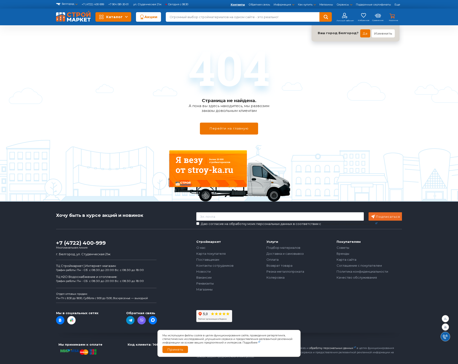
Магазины (326, 4)
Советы (343, 248)
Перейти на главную (229, 128)
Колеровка (275, 277)
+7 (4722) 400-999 (93, 4)
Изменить (383, 33)
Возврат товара (279, 265)
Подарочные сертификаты (373, 4)
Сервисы (343, 4)
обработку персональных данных (331, 348)
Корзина (393, 20)
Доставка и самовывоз (285, 253)
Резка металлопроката (285, 271)
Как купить (305, 4)
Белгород (68, 3)
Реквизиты (205, 283)
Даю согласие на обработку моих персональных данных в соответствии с (288, 224)
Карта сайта (346, 259)
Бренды (343, 253)
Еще (397, 4)
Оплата (272, 259)
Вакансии (204, 277)
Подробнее (250, 342)
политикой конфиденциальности (348, 224)
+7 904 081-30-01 (118, 4)
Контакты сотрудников (215, 265)
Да (365, 33)
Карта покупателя (211, 253)
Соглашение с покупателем (359, 265)
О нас (201, 248)
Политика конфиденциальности (362, 271)
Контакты (238, 4)
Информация (282, 4)
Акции (150, 17)
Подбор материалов (283, 248)
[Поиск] (325, 17)
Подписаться (388, 216)
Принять (175, 349)
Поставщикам (207, 259)
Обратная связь (259, 4)
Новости (203, 271)
